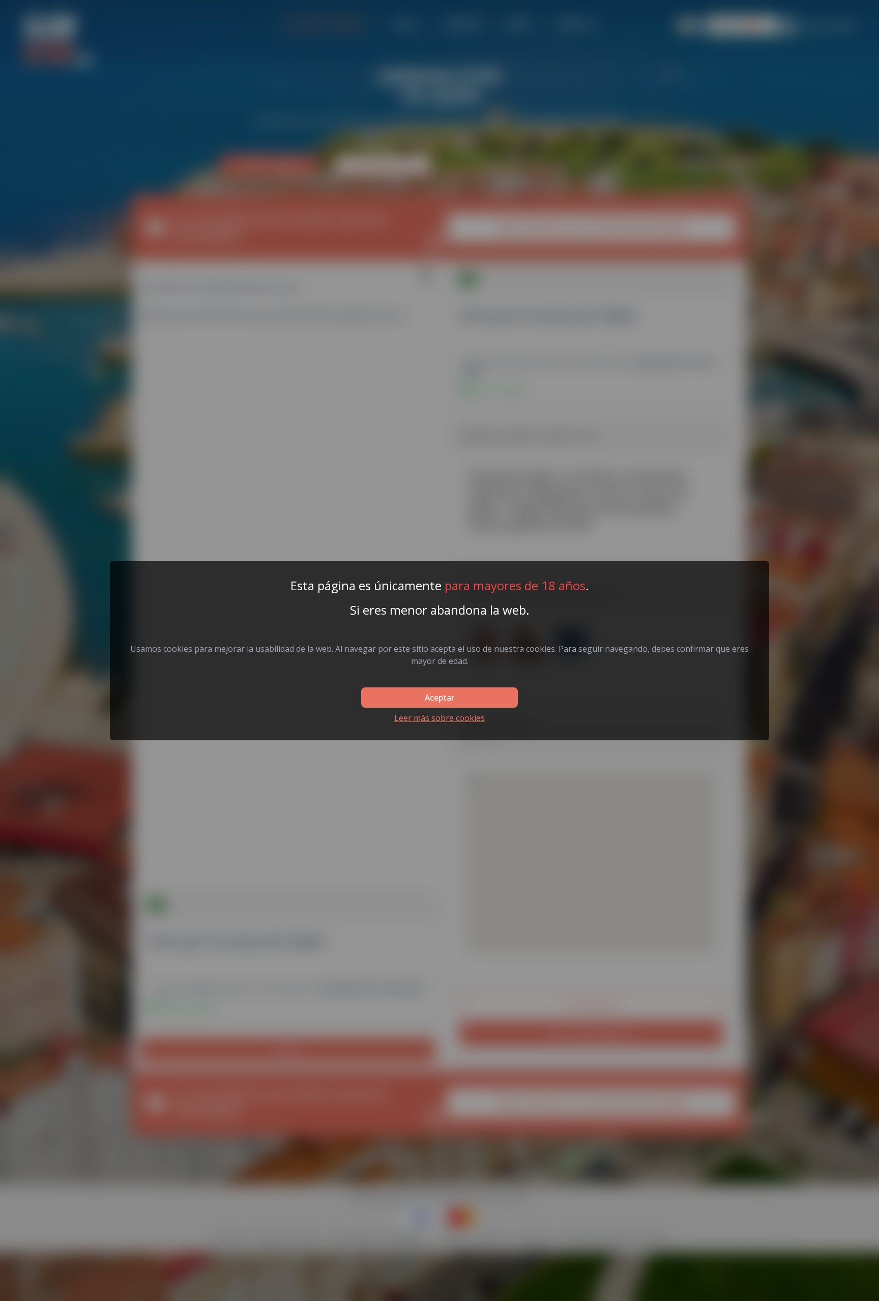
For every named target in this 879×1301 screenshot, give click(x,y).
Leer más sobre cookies (439, 718)
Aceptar (439, 697)
